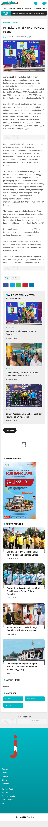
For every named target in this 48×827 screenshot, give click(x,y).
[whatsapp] (18, 285)
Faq (3, 803)
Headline (7, 699)
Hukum (4, 9)
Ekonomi (28, 9)
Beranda (6, 22)
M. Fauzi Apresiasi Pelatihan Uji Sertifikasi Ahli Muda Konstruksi (22, 629)
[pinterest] (25, 285)
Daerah (20, 9)
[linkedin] (31, 285)
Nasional (5, 784)
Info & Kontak (7, 800)
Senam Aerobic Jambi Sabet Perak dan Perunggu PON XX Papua (24, 415)
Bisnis (4, 780)
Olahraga (37, 9)
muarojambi (30, 699)
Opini (45, 9)
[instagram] (15, 764)
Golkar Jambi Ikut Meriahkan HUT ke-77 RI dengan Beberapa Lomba (22, 553)
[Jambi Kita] (10, 5)
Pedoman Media (8, 796)
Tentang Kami (7, 789)
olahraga (15, 22)
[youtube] (18, 764)
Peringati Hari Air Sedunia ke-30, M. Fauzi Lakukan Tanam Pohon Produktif (23, 591)
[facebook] (6, 285)
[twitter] (12, 285)
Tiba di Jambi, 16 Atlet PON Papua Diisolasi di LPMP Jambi (22, 374)
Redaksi (5, 793)
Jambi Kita (30, 817)
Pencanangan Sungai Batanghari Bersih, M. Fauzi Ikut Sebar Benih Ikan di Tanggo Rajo (22, 666)
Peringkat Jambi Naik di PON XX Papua (21, 332)
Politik (12, 9)
